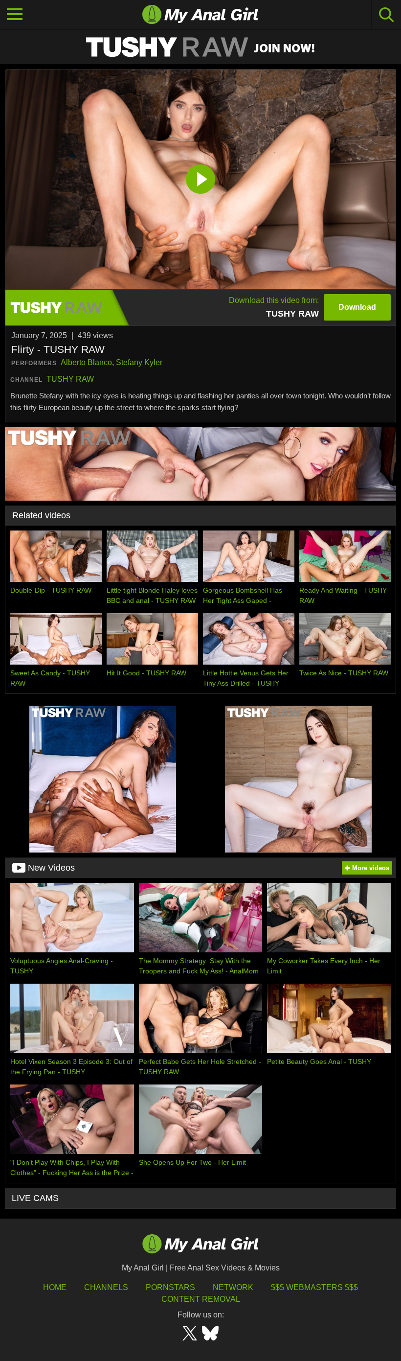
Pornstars (170, 1287)
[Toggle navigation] (14, 14)
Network (233, 1287)
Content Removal (200, 1299)
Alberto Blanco (86, 362)
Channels (106, 1287)
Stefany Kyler (139, 362)
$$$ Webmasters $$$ (314, 1287)
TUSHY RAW (70, 379)
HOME (55, 1287)
